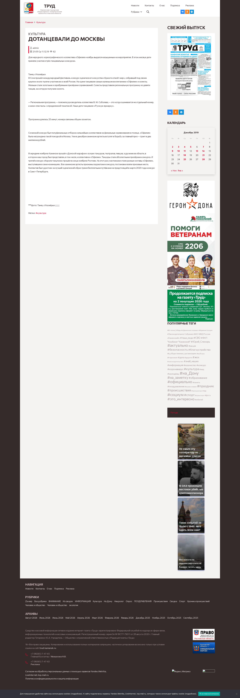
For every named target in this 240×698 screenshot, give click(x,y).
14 (203, 151)
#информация (175, 365)
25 (184, 159)
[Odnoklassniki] (187, 12)
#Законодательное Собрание (180, 334)
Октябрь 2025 (174, 617)
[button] (136, 12)
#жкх (195, 357)
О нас (49, 588)
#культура (41, 213)
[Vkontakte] (183, 12)
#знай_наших (191, 361)
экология (73, 605)
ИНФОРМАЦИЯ (83, 601)
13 (197, 151)
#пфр (204, 391)
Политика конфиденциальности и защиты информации (52, 678)
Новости (29, 588)
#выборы (201, 354)
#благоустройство (199, 349)
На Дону (108, 601)
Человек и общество (57, 605)
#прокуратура (196, 391)
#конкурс (201, 365)
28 (203, 159)
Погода (174, 412)
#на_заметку (177, 377)
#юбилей (199, 400)
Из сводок (68, 601)
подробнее (77, 694)
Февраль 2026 (112, 617)
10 (178, 151)
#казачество (190, 365)
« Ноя (174, 170)
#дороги (188, 357)
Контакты (40, 588)
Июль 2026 (44, 617)
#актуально (177, 345)
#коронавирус (175, 369)
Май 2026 (70, 617)
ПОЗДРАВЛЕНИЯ (143, 601)
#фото (208, 395)
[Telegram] (192, 12)
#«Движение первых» (189, 330)
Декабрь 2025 (143, 617)
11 (185, 151)
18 (184, 155)
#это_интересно (180, 399)
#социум (175, 394)
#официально (179, 381)
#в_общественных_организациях (181, 353)
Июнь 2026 (57, 617)
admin (36, 48)
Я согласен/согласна (209, 694)
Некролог (119, 601)
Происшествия (161, 601)
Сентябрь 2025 (190, 617)
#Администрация (205, 330)
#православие (191, 386)
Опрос (129, 601)
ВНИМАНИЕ (55, 601)
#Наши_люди (186, 338)
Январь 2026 (127, 617)
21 (203, 155)
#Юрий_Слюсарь (200, 341)
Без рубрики (40, 601)
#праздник (205, 386)
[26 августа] (191, 66)
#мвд (201, 369)
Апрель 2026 (83, 617)
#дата (181, 357)
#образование (198, 377)
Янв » (180, 170)
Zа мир (28, 601)
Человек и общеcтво (35, 605)
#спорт (189, 395)
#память (196, 382)
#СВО (196, 337)
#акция (192, 346)
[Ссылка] (28, 8)
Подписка (59, 588)
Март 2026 (97, 617)
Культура (40, 22)
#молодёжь (173, 374)
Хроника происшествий (198, 601)
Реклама (70, 588)
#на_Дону (189, 372)
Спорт (182, 601)
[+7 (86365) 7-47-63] (28, 662)
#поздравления (175, 386)
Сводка (173, 601)
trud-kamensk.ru (48, 648)
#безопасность (177, 349)
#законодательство (175, 361)
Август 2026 (31, 617)
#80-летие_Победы (174, 330)
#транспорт (199, 395)
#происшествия (179, 390)
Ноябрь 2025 (158, 617)
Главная (29, 22)
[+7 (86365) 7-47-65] (28, 655)
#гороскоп (172, 357)
